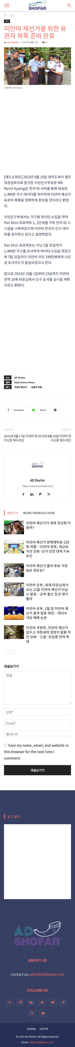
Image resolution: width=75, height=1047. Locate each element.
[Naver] (53, 1002)
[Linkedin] (33, 494)
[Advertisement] (37, 132)
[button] (6, 5)
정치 (12, 15)
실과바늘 (31, 1028)
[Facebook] (25, 494)
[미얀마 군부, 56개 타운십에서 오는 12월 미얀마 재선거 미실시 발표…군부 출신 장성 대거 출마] (14, 589)
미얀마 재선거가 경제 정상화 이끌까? (48, 525)
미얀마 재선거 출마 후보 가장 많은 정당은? (47, 568)
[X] (50, 494)
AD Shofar (13, 42)
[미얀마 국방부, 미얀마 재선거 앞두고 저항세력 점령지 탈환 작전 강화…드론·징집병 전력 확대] (14, 632)
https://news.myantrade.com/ (37, 486)
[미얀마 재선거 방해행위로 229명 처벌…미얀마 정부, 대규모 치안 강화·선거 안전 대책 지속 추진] (14, 546)
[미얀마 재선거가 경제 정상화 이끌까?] (14, 527)
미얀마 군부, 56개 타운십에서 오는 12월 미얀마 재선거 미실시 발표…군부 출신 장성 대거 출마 (47, 591)
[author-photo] (37, 473)
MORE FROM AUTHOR (38, 513)
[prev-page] (6, 652)
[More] (55, 410)
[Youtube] (43, 1013)
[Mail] (42, 1002)
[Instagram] (20, 1002)
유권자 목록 (36, 387)
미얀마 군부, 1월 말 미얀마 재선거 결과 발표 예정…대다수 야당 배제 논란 (47, 613)
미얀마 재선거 (20, 387)
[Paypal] (41, 494)
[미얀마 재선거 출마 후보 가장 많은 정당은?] (14, 570)
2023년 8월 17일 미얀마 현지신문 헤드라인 (20, 438)
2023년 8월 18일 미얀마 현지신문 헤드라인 (54, 438)
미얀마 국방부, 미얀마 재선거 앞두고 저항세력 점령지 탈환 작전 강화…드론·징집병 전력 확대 (48, 634)
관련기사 (12, 513)
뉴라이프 (43, 1028)
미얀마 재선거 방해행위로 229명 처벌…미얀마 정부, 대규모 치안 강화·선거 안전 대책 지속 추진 (48, 548)
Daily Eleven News (24, 382)
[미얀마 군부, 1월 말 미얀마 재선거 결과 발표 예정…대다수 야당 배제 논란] (14, 613)
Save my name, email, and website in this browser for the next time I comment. (36, 751)
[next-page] (12, 652)
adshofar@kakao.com (46, 974)
